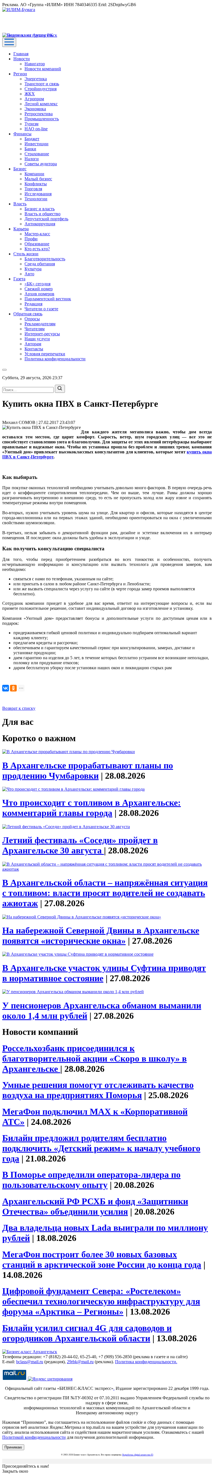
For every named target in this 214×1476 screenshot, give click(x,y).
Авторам (33, 343)
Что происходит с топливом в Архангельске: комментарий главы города (91, 808)
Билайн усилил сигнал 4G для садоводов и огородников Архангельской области (87, 1333)
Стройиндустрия (41, 88)
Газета (19, 278)
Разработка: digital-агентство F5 (137, 1454)
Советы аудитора (41, 163)
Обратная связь (27, 313)
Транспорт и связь (42, 83)
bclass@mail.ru (29, 1361)
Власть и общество (42, 213)
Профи (31, 238)
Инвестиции (36, 143)
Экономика (35, 108)
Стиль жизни (25, 253)
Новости (21, 58)
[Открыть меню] (9, 42)
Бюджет (32, 138)
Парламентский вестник (48, 298)
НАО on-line (36, 128)
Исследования (38, 193)
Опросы (32, 318)
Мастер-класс (37, 233)
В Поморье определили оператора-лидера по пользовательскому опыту (91, 1180)
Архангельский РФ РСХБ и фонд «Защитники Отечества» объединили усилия (95, 1206)
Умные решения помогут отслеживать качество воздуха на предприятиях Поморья (98, 1090)
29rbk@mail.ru (80, 1361)
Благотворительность (45, 258)
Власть (19, 203)
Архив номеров (39, 293)
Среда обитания (40, 263)
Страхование (37, 153)
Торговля (33, 188)
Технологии (36, 198)
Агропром (34, 98)
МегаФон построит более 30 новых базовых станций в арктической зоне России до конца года (101, 1259)
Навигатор (35, 63)
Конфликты (36, 183)
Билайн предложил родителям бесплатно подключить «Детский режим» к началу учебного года (101, 1148)
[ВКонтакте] (5, 688)
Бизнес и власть (40, 208)
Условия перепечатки (45, 353)
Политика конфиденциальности (55, 358)
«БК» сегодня (37, 283)
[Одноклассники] (13, 688)
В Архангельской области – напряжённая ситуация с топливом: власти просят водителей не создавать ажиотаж (105, 893)
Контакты (34, 348)
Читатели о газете (41, 308)
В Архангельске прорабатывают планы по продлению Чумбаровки (87, 770)
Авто (29, 273)
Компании (34, 173)
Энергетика (36, 78)
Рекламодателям (40, 323)
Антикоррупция (40, 223)
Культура (33, 268)
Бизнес (19, 168)
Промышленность (42, 118)
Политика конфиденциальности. (146, 1361)
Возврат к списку (18, 708)
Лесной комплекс (41, 103)
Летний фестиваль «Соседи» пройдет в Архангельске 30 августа (80, 845)
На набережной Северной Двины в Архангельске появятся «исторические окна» (100, 935)
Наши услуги (37, 338)
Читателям (35, 328)
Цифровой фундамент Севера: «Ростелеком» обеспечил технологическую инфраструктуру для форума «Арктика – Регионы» (101, 1301)
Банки (30, 148)
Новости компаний (43, 68)
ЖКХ (30, 93)
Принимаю (13, 1447)
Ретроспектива (39, 113)
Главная (20, 53)
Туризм (31, 123)
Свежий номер (39, 288)
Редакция (33, 303)
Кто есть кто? (37, 248)
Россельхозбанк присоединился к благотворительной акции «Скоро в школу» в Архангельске (94, 1058)
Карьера (21, 228)
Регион (20, 73)
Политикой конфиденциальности (34, 1437)
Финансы (22, 133)
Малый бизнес (38, 178)
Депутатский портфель (46, 218)
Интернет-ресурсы (42, 333)
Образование (37, 243)
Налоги (32, 158)
